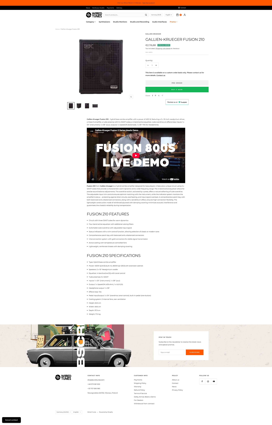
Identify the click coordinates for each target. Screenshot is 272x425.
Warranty (137, 387)
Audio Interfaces (159, 22)
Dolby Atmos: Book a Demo (145, 397)
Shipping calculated (162, 48)
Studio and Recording (139, 22)
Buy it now (177, 89)
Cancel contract (11, 420)
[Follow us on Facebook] (202, 381)
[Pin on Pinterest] (155, 95)
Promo (173, 22)
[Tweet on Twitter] (159, 95)
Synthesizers (104, 22)
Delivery (119, 8)
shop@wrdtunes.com (96, 380)
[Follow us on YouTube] (214, 381)
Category (90, 22)
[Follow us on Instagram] (208, 381)
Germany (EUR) (156, 15)
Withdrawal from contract (144, 404)
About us (175, 380)
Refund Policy (139, 390)
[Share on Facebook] (152, 95)
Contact (175, 383)
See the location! (148, 3)
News (88, 8)
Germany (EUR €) (63, 412)
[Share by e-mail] (162, 95)
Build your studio (98, 8)
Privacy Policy (177, 390)
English (168, 15)
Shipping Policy (140, 383)
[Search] (146, 15)
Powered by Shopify (106, 412)
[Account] (184, 15)
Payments (110, 8)
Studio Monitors (120, 22)
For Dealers (138, 400)
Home (57, 29)
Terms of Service (140, 393)
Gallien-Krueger (153, 34)
